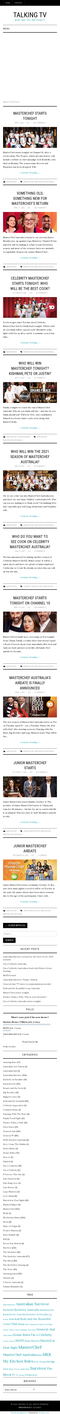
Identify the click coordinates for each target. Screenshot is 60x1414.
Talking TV (30, 15)
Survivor (7, 1247)
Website (7, 1278)
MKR (47, 1354)
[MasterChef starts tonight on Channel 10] (30, 622)
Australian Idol (10, 1071)
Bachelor (8, 1309)
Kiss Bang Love (10, 1183)
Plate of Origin (10, 1226)
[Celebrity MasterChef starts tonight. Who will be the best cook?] (30, 307)
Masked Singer (10, 1204)
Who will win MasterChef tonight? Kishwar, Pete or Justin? (30, 368)
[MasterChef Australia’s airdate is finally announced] (30, 707)
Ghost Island (7, 1335)
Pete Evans (40, 1361)
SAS (5, 1239)
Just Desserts (9, 1178)
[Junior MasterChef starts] (30, 786)
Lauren (5, 1341)
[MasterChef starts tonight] (30, 137)
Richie (5, 1369)
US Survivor (30, 1374)
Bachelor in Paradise (13, 1079)
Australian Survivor (12, 1075)
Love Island (8, 1196)
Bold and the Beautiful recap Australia (21, 988)
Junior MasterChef (31, 831)
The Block (8, 1260)
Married (35, 1341)
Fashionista (24, 1408)
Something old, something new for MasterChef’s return (30, 198)
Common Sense (10, 1109)
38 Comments (41, 772)
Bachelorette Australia (14, 1314)
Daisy (21, 1324)
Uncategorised (23, 437)
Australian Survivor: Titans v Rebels (20, 979)
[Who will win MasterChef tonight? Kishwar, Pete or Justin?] (30, 392)
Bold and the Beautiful (35, 1319)
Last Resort (9, 1187)
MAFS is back (9, 975)
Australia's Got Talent (13, 1066)
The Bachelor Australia (14, 1256)
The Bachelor (9, 1252)
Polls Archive (9, 1046)
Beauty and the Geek (13, 1088)
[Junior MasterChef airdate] (30, 870)
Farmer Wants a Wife (13, 1122)
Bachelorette (9, 1084)
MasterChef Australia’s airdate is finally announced (30, 683)
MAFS (19, 1341)
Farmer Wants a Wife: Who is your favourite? (25, 997)
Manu (27, 1340)
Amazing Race (9, 1062)
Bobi (11, 1319)
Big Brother (9, 1092)
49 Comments (41, 293)
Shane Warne (14, 1369)
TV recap (20, 1375)
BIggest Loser (10, 1096)
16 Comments (39, 378)
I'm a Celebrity (41, 1335)
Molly (5, 1213)
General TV (8, 1135)
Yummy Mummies (11, 1286)
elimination (34, 1324)
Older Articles (15, 925)
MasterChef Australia (44, 182)
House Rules (9, 1153)
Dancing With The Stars (15, 1114)
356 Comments (39, 123)
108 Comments (40, 607)
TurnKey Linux (43, 1413)
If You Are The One (12, 1174)
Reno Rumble (9, 1235)
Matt (39, 1355)
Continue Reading (30, 172)
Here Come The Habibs (14, 1144)
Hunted (6, 1161)
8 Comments (39, 551)
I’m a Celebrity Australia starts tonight (22, 1001)
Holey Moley (9, 1148)
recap (50, 1361)
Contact (18, 3)
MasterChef (11, 182)
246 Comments (40, 208)
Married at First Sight (14, 1200)
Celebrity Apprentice (13, 1105)
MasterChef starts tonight (16, 992)
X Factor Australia (12, 1282)
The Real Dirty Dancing (14, 1265)
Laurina (12, 1341)
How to (6, 1157)
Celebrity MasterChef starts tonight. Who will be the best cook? (30, 283)
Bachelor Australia (26, 1309)
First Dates (8, 1127)
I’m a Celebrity (10, 1170)
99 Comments (39, 466)
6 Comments (39, 692)
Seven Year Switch (12, 1243)
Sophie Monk (25, 1369)
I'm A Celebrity (10, 1166)
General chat (9, 1131)
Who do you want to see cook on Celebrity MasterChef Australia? (30, 541)
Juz (28, 123)
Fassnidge (23, 1330)
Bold (17, 1319)
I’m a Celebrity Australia (14, 964)
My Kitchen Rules (11, 1217)
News (5, 1222)
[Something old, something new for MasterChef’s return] (30, 222)
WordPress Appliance (19, 1413)
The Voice (8, 1269)
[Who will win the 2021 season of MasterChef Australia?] (30, 480)
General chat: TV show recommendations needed (27, 984)
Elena (27, 1324)
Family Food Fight (12, 1118)
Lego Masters (10, 1191)
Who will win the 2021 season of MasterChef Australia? (30, 456)
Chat (13, 1324)
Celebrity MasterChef (32, 586)
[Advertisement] (30, 63)
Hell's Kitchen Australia (14, 1140)
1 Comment (42, 855)
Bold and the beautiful (13, 1101)
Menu (6, 28)
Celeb (6, 1324)
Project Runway (10, 1230)
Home (7, 3)
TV (13, 1374)
